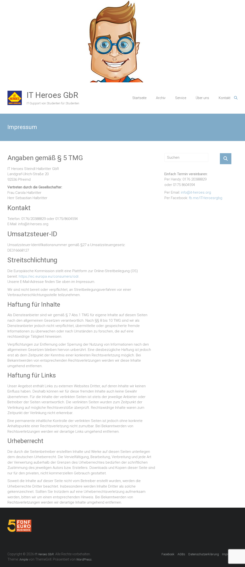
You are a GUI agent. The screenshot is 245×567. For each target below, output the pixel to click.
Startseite (139, 98)
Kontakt (224, 98)
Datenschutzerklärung (203, 554)
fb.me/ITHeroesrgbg (205, 198)
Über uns (202, 98)
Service (180, 98)
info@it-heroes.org (196, 192)
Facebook (167, 554)
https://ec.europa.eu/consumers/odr (48, 276)
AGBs (181, 554)
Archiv (161, 98)
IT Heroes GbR (52, 95)
